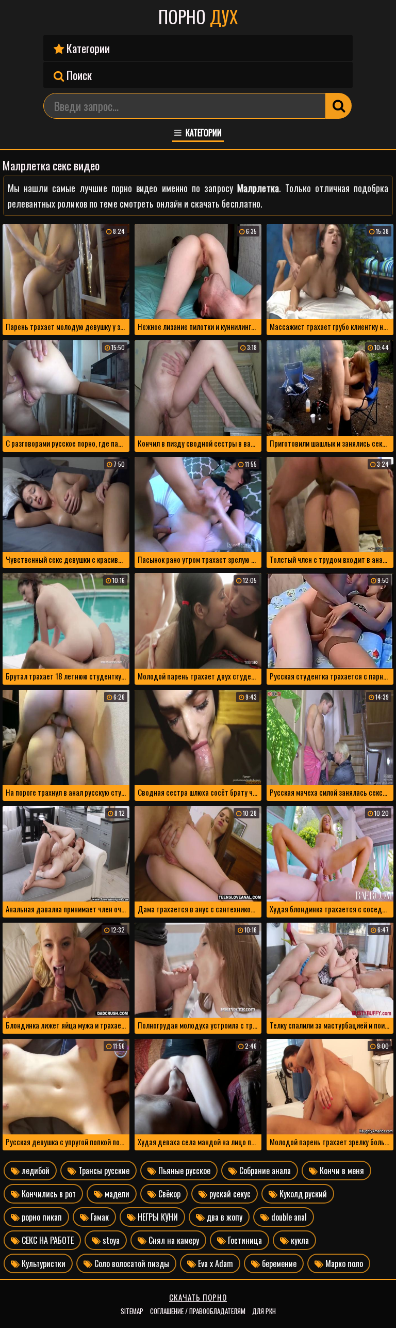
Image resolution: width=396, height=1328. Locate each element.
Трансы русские (102, 1170)
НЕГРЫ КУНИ (157, 1217)
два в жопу (223, 1217)
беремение (278, 1263)
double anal (288, 1217)
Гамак (99, 1217)
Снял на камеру (172, 1240)
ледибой (35, 1170)
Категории (87, 48)
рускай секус (229, 1194)
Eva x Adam (214, 1263)
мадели (116, 1194)
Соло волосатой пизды (130, 1263)
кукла (299, 1240)
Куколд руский (302, 1194)
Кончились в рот (48, 1194)
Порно (198, 16)
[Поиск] (339, 106)
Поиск (78, 75)
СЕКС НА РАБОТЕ (47, 1240)
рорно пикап (41, 1217)
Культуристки (42, 1263)
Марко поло (343, 1263)
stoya (110, 1240)
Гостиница (244, 1240)
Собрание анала (264, 1170)
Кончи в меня (341, 1170)
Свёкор (168, 1194)
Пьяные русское (183, 1170)
